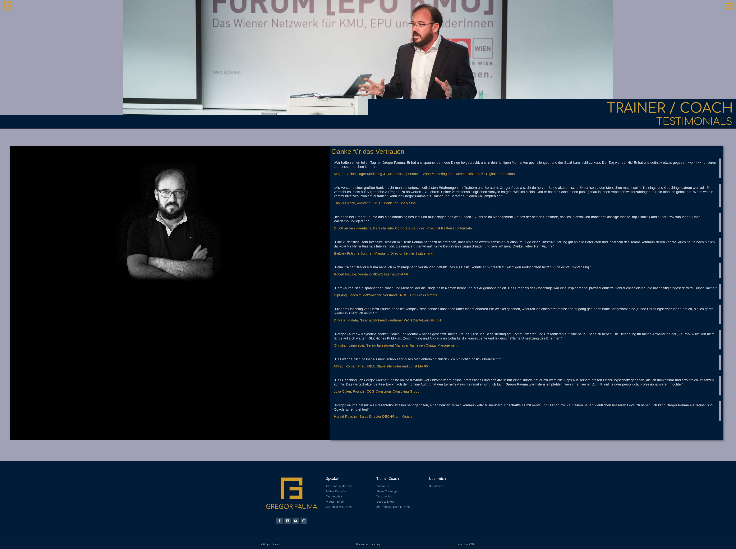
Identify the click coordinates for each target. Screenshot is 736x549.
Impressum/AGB (466, 544)
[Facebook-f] (279, 521)
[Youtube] (295, 521)
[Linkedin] (287, 521)
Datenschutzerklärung (368, 544)
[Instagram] (304, 521)
